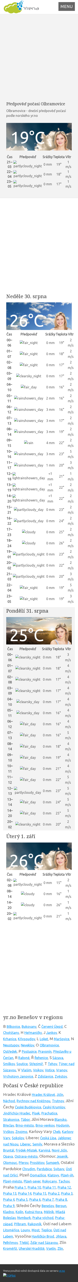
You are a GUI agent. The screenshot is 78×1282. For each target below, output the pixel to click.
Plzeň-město (12, 1181)
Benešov (48, 1206)
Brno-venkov (45, 1125)
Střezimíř (36, 1064)
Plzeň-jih (67, 1175)
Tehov (52, 1064)
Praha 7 (48, 1199)
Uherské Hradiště (32, 1248)
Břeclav (8, 1125)
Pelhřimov (10, 1243)
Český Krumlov (54, 1107)
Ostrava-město (26, 1156)
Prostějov (37, 1163)
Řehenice (41, 1058)
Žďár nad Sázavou (44, 1243)
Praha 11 (49, 1187)
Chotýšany (11, 1033)
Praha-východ (42, 1218)
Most (36, 1230)
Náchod (9, 1101)
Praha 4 (9, 1199)
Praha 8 (61, 1199)
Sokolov (18, 1138)
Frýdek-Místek (26, 1150)
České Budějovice (28, 1107)
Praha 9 (9, 1206)
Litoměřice (11, 1230)
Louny (25, 1230)
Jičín (60, 1094)
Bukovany (29, 1026)
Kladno (8, 1212)
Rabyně (24, 1058)
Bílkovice (13, 1026)
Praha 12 (64, 1187)
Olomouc (10, 1163)
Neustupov (11, 1045)
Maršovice (61, 1039)
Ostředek (10, 1051)
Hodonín (62, 1125)
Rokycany (49, 1181)
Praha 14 (24, 1193)
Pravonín (45, 1051)
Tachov (63, 1181)
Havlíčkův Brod (43, 1236)
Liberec (25, 1144)
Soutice (22, 1064)
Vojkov (38, 1070)
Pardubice (44, 1169)
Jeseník (62, 1156)
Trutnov (58, 1101)
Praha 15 (39, 1193)
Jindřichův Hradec (16, 1113)
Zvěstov (61, 1076)
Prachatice (49, 1113)
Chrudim (28, 1169)
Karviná (44, 1150)
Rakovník (34, 1224)
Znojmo (21, 1132)
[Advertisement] (39, 57)
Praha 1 (20, 1187)
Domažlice (38, 1175)
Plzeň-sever (32, 1181)
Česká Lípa (48, 1138)
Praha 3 (67, 1193)
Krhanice (9, 1039)
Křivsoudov (26, 1039)
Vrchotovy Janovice (18, 1076)
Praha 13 (9, 1193)
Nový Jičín (59, 1150)
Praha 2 (53, 1193)
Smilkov (9, 1064)
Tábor (25, 1119)
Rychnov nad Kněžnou (33, 1101)
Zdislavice (45, 1076)
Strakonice (11, 1119)
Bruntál (8, 1150)
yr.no (62, 1270)
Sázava (57, 1058)
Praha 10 (34, 1187)
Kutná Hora (33, 1212)
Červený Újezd (52, 1026)
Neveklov (27, 1045)
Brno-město (25, 1125)
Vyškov (8, 1132)
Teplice (46, 1230)
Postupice (29, 1051)
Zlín (60, 1248)
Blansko (60, 1119)
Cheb (56, 1132)
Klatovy (53, 1175)
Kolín (19, 1212)
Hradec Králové (43, 1094)
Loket (44, 1039)
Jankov (51, 1033)
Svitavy (58, 1169)
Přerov (23, 1163)
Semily (37, 1144)
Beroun (61, 1206)
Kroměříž (10, 1248)
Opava (8, 1156)
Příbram (20, 1224)
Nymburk (24, 1218)
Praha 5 (22, 1199)
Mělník (49, 1212)
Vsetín (51, 1248)
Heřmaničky (33, 1033)
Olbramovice (49, 1045)
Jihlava (61, 1236)
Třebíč (24, 1243)
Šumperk (52, 1163)
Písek (36, 1113)
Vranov (61, 1070)
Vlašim (26, 1070)
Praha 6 (35, 1199)
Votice (49, 1070)
